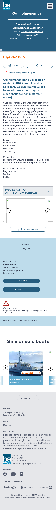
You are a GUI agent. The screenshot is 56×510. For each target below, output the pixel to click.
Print (15, 65)
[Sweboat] (10, 486)
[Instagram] (21, 474)
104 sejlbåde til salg (13, 412)
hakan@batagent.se (13, 270)
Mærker (7, 424)
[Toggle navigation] (50, 6)
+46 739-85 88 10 (11, 267)
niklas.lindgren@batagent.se (27, 463)
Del (41, 65)
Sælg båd (21, 280)
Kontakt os (28, 398)
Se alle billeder (31, 229)
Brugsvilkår (17, 494)
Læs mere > (8, 273)
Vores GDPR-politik (35, 494)
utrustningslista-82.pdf (22, 72)
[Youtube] (13, 474)
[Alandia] (27, 486)
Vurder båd (21, 289)
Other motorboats (32, 31)
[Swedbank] (45, 486)
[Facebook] (5, 474)
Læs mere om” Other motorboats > (20, 320)
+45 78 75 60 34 (19, 460)
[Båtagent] (6, 5)
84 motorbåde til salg (14, 415)
